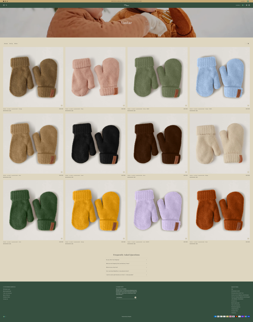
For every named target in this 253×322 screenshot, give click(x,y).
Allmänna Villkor (6, 297)
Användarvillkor (234, 310)
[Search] (6, 5)
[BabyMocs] (126, 5)
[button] (246, 43)
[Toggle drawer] (4, 5)
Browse (6, 43)
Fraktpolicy (233, 312)
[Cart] (249, 5)
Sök (232, 289)
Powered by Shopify (126, 316)
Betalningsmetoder (7, 291)
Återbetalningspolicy (235, 306)
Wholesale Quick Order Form (237, 293)
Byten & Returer (6, 295)
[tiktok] (7, 1)
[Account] (246, 5)
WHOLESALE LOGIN (235, 291)
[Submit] (135, 297)
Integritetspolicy (235, 308)
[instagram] (5, 1)
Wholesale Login (6, 289)
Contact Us (5, 299)
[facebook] (4, 1)
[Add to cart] (62, 105)
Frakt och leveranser (7, 293)
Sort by (11, 43)
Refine (15, 43)
